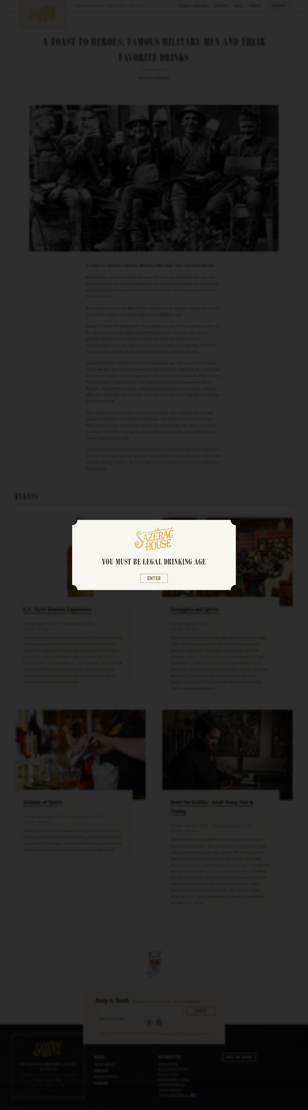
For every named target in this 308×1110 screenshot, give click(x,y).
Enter (154, 578)
